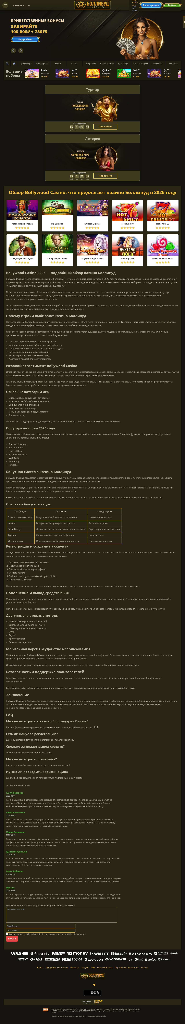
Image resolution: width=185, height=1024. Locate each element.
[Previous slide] (13, 50)
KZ (29, 5)
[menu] (5, 5)
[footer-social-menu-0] (94, 984)
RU (24, 5)
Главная (17, 5)
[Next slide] (20, 50)
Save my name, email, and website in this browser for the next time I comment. (47, 934)
